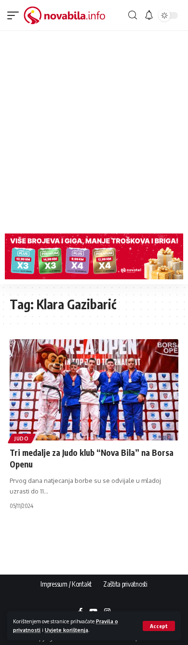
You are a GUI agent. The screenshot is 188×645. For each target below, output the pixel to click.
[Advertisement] (94, 130)
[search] (132, 15)
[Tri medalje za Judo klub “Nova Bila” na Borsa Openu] (94, 389)
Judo (21, 438)
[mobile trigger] (15, 15)
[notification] (149, 15)
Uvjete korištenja (66, 630)
